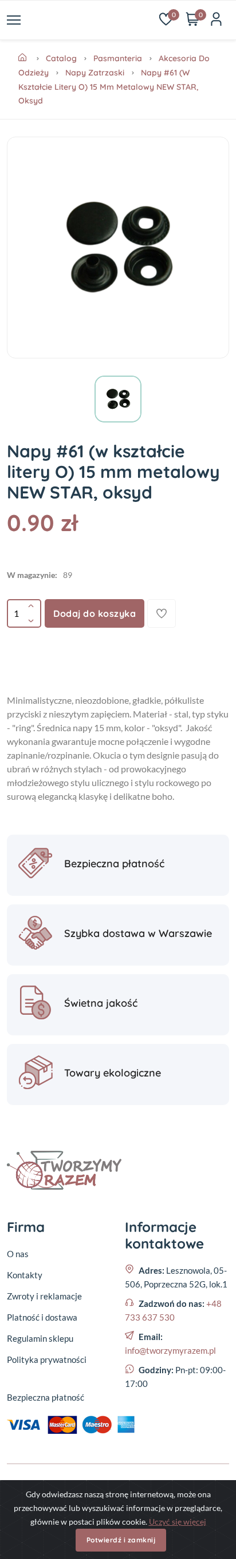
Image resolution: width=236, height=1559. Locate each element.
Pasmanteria (117, 58)
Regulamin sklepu (40, 1338)
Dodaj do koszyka (94, 613)
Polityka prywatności (46, 1359)
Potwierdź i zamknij (121, 1540)
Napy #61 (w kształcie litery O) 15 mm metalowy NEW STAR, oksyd (108, 86)
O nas (18, 1254)
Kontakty (24, 1275)
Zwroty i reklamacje (44, 1296)
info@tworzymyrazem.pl (170, 1350)
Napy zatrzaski (94, 72)
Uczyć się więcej (177, 1521)
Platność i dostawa (42, 1317)
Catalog (61, 58)
